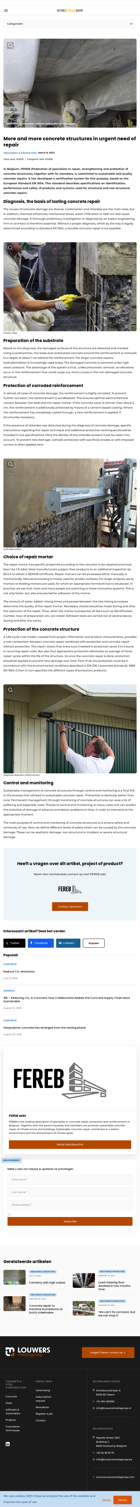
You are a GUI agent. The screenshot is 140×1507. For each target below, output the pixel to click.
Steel (9, 1403)
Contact (40, 1420)
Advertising (43, 1390)
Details (106, 1500)
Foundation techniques (13, 1428)
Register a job (44, 1413)
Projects (11, 1419)
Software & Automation (13, 1411)
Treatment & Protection (20, 153)
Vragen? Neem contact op (106, 1352)
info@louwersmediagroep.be (114, 1459)
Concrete (11, 1396)
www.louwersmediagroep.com (115, 1477)
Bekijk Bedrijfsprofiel (70, 1144)
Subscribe (70, 1221)
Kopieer (94, 943)
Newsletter (42, 1407)
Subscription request (43, 1398)
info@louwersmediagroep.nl (113, 1408)
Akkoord (122, 1500)
